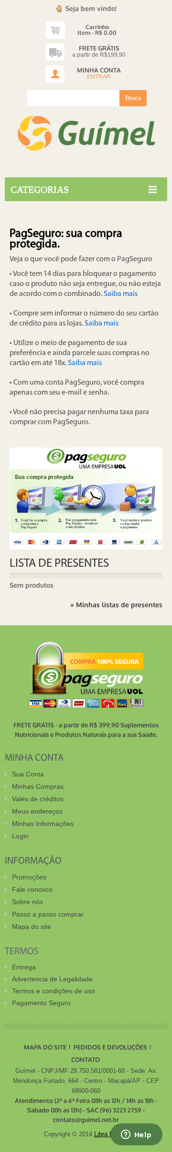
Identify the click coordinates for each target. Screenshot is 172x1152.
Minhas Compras (38, 786)
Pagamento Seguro (41, 1003)
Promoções (29, 877)
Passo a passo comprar (48, 914)
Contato (85, 1059)
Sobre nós (27, 902)
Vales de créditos (38, 799)
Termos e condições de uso (53, 991)
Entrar (99, 77)
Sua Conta (28, 774)
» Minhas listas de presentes (116, 605)
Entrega (24, 967)
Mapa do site (31, 926)
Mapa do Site (45, 1047)
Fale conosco (32, 889)
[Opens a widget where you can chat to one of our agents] (136, 1135)
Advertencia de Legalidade (52, 979)
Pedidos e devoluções (110, 1047)
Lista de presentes (59, 564)
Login (20, 836)
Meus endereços (37, 811)
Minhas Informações (43, 823)
